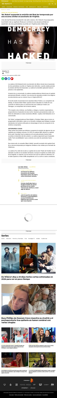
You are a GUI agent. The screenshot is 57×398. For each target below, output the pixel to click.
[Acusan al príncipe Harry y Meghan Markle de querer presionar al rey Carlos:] (14, 335)
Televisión (9, 6)
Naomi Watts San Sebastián (17, 1)
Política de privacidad (19, 394)
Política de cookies (28, 394)
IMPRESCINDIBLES (5, 275)
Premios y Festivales (18, 6)
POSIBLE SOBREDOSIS (26, 170)
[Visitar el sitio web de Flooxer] (33, 388)
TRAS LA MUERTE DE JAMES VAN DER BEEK (11, 316)
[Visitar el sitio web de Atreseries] (34, 385)
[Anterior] (11, 1)
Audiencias (45, 6)
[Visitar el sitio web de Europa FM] (46, 385)
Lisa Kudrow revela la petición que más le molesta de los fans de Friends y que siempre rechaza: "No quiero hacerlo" (14, 372)
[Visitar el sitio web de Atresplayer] (25, 388)
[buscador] (52, 4)
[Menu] (55, 4)
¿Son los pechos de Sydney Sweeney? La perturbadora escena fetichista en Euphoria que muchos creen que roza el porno (29, 198)
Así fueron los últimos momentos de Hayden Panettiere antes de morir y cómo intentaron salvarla (29, 174)
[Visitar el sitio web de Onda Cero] (40, 385)
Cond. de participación (37, 394)
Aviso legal (11, 394)
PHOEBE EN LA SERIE (6, 369)
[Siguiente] (55, 1)
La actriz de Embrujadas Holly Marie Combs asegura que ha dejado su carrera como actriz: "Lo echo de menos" (42, 372)
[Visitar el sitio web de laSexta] (10, 385)
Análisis (39, 6)
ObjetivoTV (3, 9)
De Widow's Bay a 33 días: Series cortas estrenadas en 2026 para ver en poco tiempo (27, 278)
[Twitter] (3, 73)
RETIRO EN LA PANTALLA (35, 369)
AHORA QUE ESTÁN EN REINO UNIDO (28, 181)
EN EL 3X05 (23, 193)
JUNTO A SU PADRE (33, 344)
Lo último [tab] (32, 167)
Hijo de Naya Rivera (37, 1)
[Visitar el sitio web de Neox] (16, 385)
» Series (8, 9)
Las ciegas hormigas (28, 1)
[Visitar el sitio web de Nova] (22, 385)
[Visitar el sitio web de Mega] (28, 385)
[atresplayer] (49, 4)
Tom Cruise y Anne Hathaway (48, 1)
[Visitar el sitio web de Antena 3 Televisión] (4, 385)
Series (3, 6)
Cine (27, 6)
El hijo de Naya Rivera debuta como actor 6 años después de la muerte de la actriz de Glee (41, 346)
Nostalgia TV (32, 6)
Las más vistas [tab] (23, 167)
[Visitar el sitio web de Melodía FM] (52, 385)
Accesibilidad (45, 394)
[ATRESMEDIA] (28, 380)
